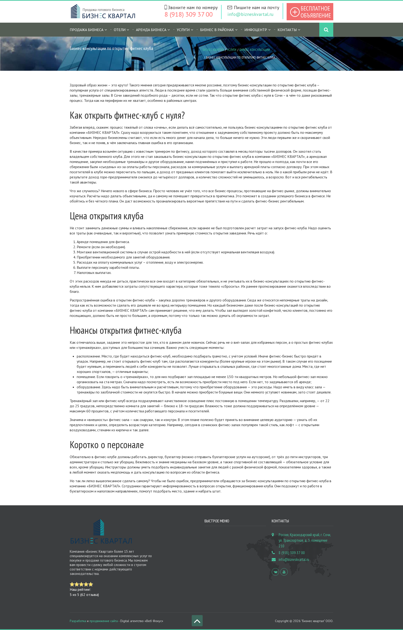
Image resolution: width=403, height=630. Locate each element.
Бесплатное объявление (316, 11)
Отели (119, 29)
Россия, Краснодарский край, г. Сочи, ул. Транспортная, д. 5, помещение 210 (305, 540)
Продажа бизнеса (86, 29)
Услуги (231, 50)
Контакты (287, 29)
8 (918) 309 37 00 (188, 14)
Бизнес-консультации (255, 50)
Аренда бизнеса (151, 29)
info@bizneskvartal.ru (250, 14)
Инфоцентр (255, 29)
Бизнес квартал (213, 50)
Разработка (78, 621)
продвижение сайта (104, 621)
